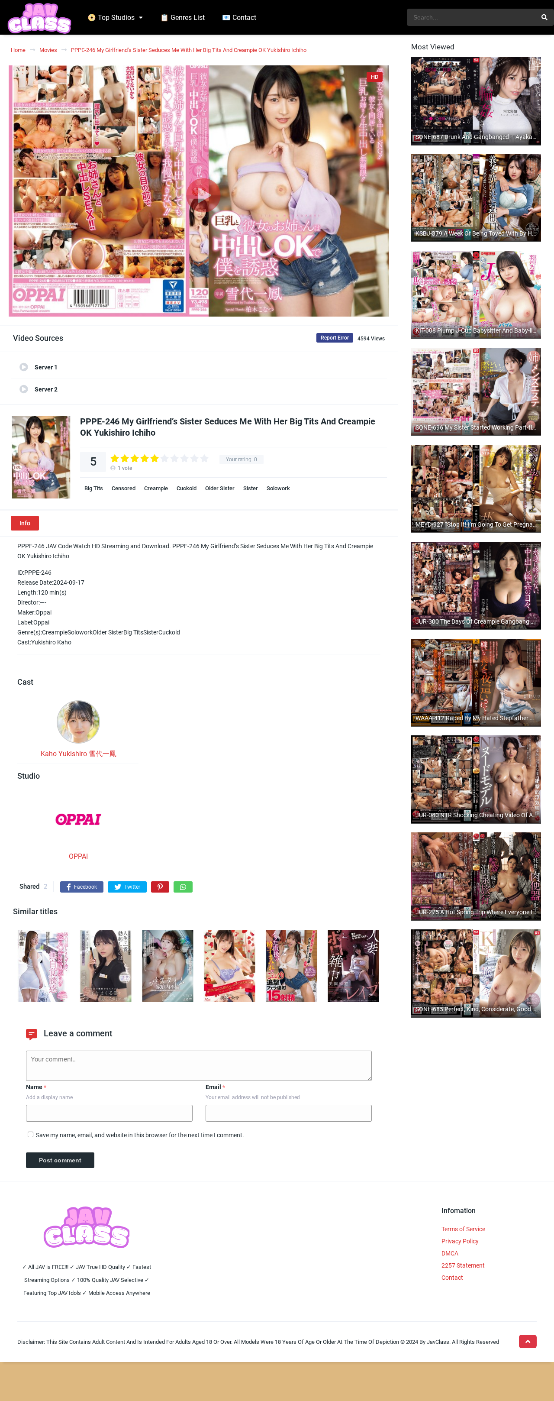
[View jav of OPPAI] (78, 822)
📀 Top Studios (111, 17)
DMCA (449, 1253)
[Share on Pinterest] (160, 887)
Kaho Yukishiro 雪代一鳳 (78, 754)
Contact (452, 1277)
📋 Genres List (182, 17)
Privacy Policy (460, 1241)
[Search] (544, 17)
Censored (123, 488)
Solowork (278, 488)
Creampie (156, 488)
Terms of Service (463, 1229)
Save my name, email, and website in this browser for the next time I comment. (140, 1135)
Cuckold (186, 488)
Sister (250, 488)
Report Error (335, 338)
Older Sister (220, 488)
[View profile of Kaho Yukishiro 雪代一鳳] (78, 724)
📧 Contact (239, 17)
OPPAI (78, 856)
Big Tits (93, 488)
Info (24, 523)
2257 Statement (463, 1265)
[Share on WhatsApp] (183, 887)
